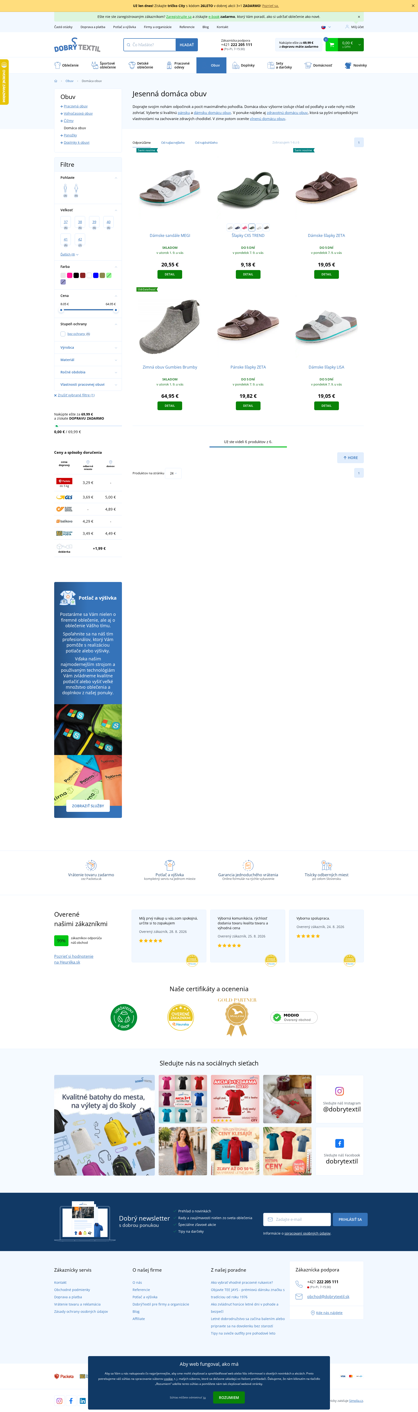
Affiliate (139, 1318)
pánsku (184, 112)
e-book (214, 16)
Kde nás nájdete (329, 1312)
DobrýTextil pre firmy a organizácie (161, 1304)
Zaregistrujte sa (179, 16)
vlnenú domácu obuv (267, 118)
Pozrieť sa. (270, 5)
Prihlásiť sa (350, 1219)
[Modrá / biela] (237, 227)
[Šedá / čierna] (230, 227)
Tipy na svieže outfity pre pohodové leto (243, 1333)
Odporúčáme (142, 142)
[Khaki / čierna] (251, 227)
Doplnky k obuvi (77, 142)
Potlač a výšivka (124, 27)
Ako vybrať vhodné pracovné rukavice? (242, 1282)
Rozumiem (229, 1397)
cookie (168, 1379)
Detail (170, 274)
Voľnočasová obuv (78, 113)
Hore (352, 457)
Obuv (70, 81)
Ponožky (70, 135)
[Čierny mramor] (266, 227)
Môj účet (357, 27)
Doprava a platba (93, 27)
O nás (137, 1282)
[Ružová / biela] (244, 227)
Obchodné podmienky (72, 1289)
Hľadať (187, 44)
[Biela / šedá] (259, 227)
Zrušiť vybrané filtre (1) (76, 395)
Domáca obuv (75, 128)
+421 (236, 44)
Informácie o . (297, 1233)
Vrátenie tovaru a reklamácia (77, 1304)
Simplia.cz (356, 1400)
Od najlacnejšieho (173, 142)
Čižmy (69, 120)
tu (204, 1397)
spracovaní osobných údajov (307, 1233)
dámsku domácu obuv (212, 112)
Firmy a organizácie (158, 27)
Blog (205, 27)
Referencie (186, 27)
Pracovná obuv (76, 106)
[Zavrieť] (413, 5)
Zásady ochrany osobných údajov (81, 1311)
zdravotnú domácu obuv (287, 112)
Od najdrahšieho (206, 142)
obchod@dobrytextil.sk (328, 1296)
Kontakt (222, 27)
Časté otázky (63, 27)
